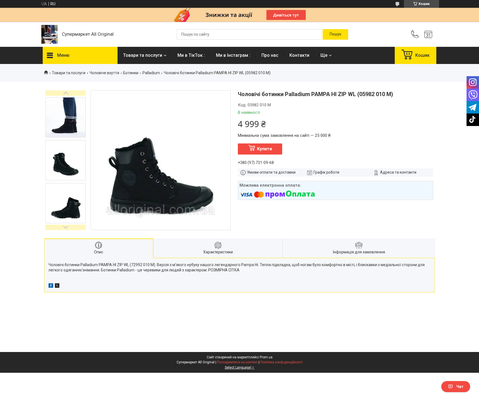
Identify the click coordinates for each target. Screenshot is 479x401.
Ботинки (130, 73)
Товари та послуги (142, 55)
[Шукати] (335, 34)
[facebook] (51, 286)
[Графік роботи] (428, 34)
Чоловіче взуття (104, 73)
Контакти (299, 55)
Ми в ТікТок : (191, 55)
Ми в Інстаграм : (233, 55)
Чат (459, 386)
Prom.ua (266, 357)
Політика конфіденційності (281, 362)
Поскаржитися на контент (237, 362)
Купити (264, 148)
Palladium (151, 73)
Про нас (269, 55)
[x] (57, 286)
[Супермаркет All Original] (49, 34)
